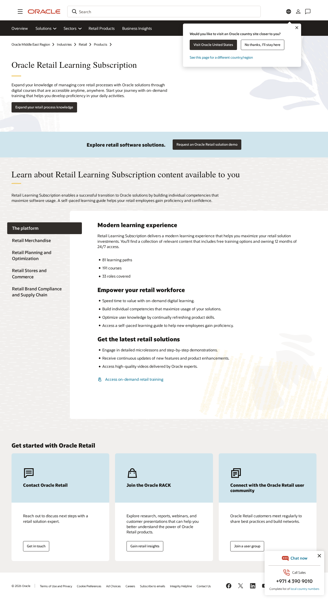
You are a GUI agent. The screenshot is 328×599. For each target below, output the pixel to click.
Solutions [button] (43, 28)
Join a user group (247, 546)
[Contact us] (308, 11)
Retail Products (102, 28)
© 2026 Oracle (21, 586)
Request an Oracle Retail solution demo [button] (206, 144)
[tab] (44, 228)
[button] (20, 11)
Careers (130, 586)
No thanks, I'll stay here (262, 44)
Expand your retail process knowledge (44, 107)
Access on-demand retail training (134, 379)
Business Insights (137, 28)
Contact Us (204, 586)
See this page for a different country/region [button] (221, 57)
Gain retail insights (144, 546)
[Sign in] (298, 11)
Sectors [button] (70, 28)
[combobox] (164, 11)
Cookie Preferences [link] (89, 586)
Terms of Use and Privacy (56, 586)
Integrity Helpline (181, 586)
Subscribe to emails (152, 586)
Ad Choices (113, 586)
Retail (83, 44)
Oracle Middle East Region (31, 44)
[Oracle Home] (44, 11)
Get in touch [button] (36, 546)
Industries (64, 44)
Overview (20, 28)
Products (100, 44)
